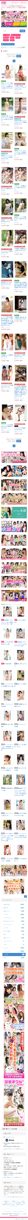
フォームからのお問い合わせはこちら (13, 1196)
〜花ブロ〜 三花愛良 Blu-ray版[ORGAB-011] (20, 187)
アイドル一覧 (15, 47)
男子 (14, 934)
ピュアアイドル (14, 917)
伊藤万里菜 (5, 37)
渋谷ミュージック (19, 252)
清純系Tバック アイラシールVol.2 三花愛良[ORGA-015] (7, 157)
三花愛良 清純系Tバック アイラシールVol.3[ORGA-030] (20, 87)
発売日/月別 (14, 904)
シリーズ (14, 927)
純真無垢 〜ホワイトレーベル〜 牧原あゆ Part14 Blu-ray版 (7, 621)
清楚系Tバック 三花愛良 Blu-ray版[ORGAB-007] (20, 218)
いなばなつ (5, 40)
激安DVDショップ (6, 47)
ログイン (24, 2)
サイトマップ (13, 1206)
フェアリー (4, 358)
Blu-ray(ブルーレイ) (14, 921)
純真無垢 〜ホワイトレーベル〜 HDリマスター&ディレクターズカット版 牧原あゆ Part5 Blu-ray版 (20, 792)
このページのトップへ (22, 1218)
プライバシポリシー (19, 1211)
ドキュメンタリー (14, 941)
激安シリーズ (14, 937)
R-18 (14, 957)
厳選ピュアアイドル (15, 35)
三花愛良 (14, 954)
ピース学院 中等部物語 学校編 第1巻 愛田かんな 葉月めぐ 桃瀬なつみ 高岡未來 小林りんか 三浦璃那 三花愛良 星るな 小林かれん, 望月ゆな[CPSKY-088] (20, 391)
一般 (14, 944)
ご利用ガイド (6, 1201)
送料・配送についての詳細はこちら (13, 1177)
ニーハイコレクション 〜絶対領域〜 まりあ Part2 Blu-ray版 (20, 835)
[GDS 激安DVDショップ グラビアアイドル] (3, 3)
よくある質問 (17, 1203)
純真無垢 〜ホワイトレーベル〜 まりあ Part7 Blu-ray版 (20, 643)
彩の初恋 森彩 (7, 663)
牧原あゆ (12, 40)
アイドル (14, 914)
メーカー (14, 947)
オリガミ (3, 90)
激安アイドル (14, 911)
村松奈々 (12, 37)
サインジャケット (14, 924)
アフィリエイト (8, 1211)
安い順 (9, 56)
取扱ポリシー (15, 1201)
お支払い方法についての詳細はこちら (13, 1149)
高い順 (14, 56)
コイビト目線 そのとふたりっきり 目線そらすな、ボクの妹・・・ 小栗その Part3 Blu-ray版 (7, 837)
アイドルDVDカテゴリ (8, 44)
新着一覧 (14, 907)
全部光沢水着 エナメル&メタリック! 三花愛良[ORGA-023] (20, 122)
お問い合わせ (19, 1204)
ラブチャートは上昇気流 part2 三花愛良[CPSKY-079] (7, 426)
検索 (23, 31)
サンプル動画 (6, 35)
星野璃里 (18, 37)
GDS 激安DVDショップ (18, 1213)
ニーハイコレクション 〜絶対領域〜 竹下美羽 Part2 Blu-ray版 (7, 747)
